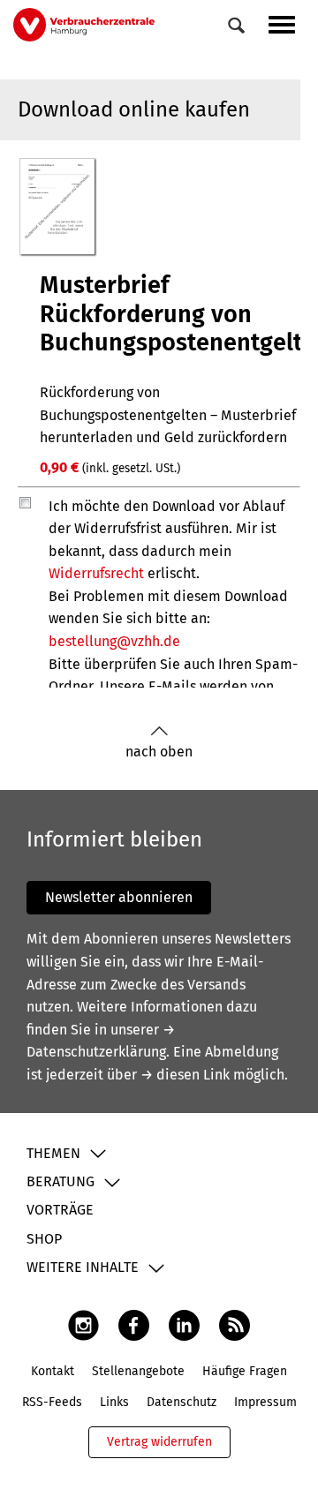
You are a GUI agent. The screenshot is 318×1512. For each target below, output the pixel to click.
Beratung (60, 1181)
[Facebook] (133, 1324)
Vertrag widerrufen (159, 1441)
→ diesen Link (185, 1074)
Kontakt (52, 1371)
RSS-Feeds (52, 1402)
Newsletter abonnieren (119, 897)
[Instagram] (83, 1324)
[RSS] (234, 1324)
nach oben (159, 751)
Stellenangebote (138, 1371)
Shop (44, 1238)
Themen (53, 1153)
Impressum (265, 1402)
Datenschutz (181, 1402)
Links (114, 1402)
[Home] (84, 24)
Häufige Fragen (244, 1371)
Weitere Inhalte (82, 1267)
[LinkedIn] (184, 1324)
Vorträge (60, 1209)
